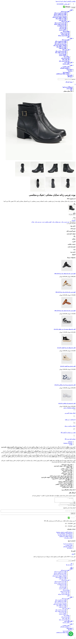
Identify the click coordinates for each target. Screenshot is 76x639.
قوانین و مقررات (68, 537)
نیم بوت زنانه (38, 222)
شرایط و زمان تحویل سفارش (65, 535)
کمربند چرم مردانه (64, 591)
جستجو (73, 79)
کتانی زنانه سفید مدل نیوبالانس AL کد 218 (66, 403)
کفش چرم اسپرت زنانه (60, 599)
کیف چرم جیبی (62, 587)
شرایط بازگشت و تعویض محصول (64, 532)
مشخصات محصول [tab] (67, 443)
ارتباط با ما (69, 548)
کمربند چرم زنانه (65, 616)
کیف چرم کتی (63, 585)
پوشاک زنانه (66, 615)
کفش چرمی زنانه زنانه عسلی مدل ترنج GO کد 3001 (64, 310)
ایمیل (74, 505)
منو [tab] (71, 563)
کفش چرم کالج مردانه (61, 577)
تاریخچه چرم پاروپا (67, 543)
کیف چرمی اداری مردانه (60, 581)
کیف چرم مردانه (65, 580)
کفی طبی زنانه (65, 618)
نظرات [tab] (70, 444)
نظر (74, 502)
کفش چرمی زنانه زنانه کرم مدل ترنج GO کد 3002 (65, 292)
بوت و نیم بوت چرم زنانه (60, 602)
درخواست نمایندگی (67, 546)
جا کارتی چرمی (62, 588)
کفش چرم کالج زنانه (61, 605)
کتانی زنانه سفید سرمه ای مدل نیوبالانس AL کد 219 (64, 384)
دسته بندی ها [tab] (69, 564)
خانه (71, 567)
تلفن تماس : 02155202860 (63, 4)
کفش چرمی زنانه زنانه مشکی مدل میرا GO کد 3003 (64, 273)
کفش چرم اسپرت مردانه (60, 571)
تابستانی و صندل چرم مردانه (59, 575)
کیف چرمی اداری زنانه (60, 609)
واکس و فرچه (66, 622)
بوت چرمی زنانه (65, 222)
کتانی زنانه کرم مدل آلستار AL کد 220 (67, 366)
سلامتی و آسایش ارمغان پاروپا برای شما (65, 1)
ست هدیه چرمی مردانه (63, 594)
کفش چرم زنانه (65, 598)
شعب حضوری (68, 545)
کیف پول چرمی (62, 612)
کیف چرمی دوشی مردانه (60, 582)
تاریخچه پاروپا (66, 631)
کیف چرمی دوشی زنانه (60, 611)
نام (74, 503)
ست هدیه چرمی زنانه (64, 619)
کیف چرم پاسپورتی (61, 584)
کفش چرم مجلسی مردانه (60, 573)
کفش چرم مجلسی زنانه (60, 601)
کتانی (68, 595)
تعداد (74, 217)
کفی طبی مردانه (65, 592)
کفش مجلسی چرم (47, 222)
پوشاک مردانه (66, 590)
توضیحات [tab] (70, 441)
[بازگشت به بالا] (74, 559)
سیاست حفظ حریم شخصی (65, 536)
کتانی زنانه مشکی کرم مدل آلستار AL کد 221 (66, 347)
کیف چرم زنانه (65, 608)
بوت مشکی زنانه (56, 222)
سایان (32, 222)
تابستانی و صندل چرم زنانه (59, 604)
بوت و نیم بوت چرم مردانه (60, 574)
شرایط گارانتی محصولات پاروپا (64, 533)
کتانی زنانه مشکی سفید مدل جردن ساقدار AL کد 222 (64, 329)
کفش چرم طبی (62, 578)
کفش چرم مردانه (65, 570)
